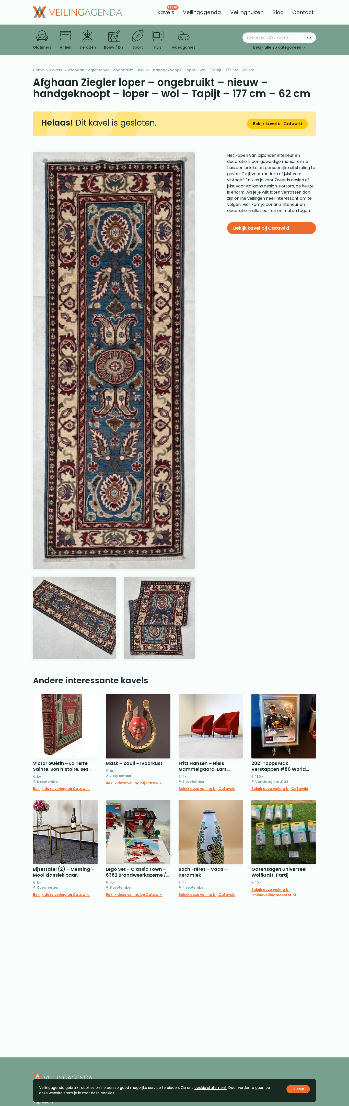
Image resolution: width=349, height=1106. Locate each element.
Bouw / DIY (114, 47)
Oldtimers (42, 47)
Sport (138, 47)
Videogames (183, 47)
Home (38, 70)
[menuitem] (166, 12)
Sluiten (298, 1089)
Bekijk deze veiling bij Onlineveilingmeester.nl (273, 892)
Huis (157, 47)
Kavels (56, 70)
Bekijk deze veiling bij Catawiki (61, 788)
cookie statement (210, 1087)
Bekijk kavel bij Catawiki (277, 124)
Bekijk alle (277, 47)
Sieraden (87, 47)
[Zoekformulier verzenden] (309, 37)
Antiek (65, 47)
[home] (77, 12)
